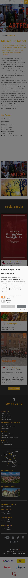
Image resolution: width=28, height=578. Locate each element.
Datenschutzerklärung (15, 289)
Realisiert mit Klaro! (22, 309)
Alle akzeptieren (22, 306)
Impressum (3, 291)
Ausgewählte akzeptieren (8, 306)
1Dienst (8, 298)
